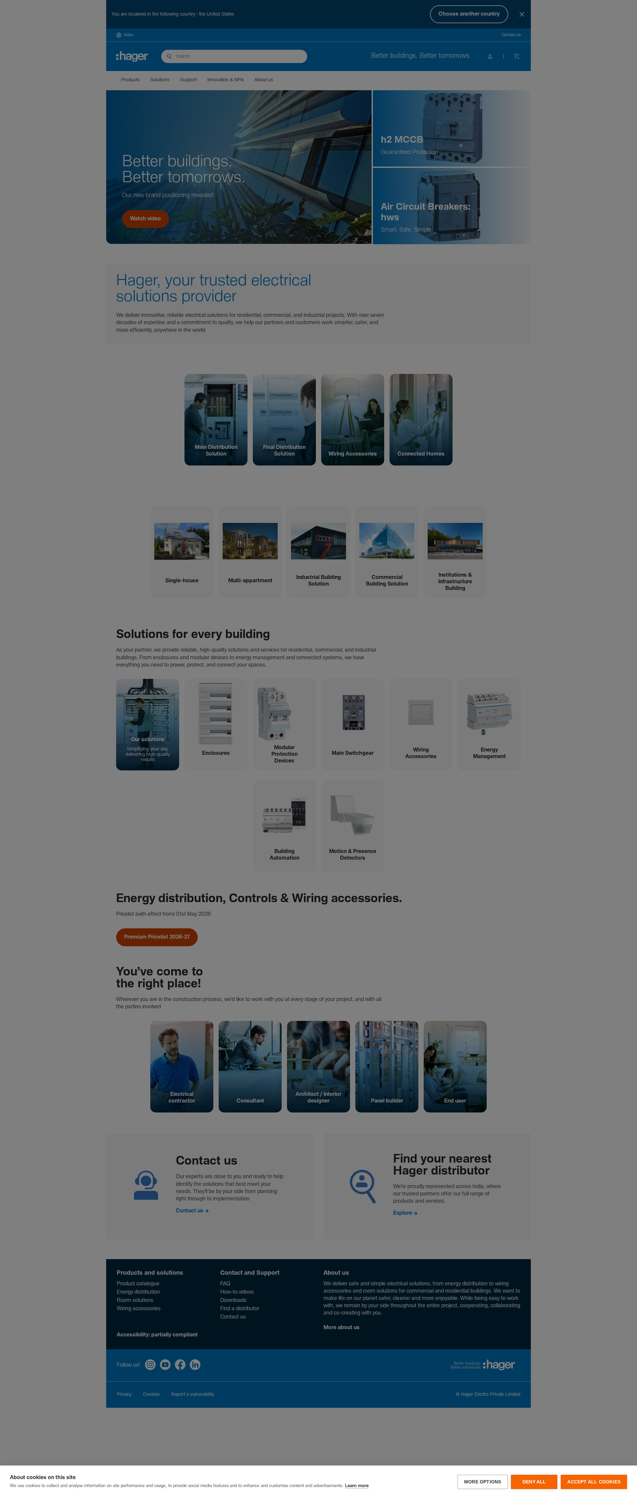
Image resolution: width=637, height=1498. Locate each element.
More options (482, 1481)
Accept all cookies (593, 1481)
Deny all (534, 1481)
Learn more (357, 1486)
